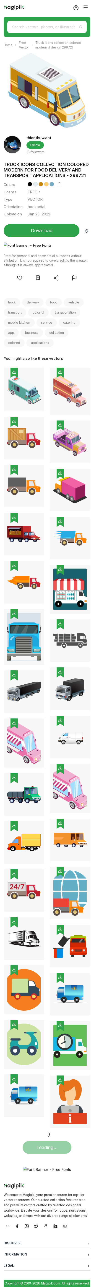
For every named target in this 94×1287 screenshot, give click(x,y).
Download (41, 230)
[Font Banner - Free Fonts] (47, 245)
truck (12, 302)
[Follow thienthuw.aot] (12, 144)
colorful (38, 312)
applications (40, 343)
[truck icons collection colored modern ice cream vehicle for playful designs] (70, 789)
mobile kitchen (19, 322)
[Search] (81, 27)
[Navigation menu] (85, 7)
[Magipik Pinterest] (46, 1225)
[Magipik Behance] (7, 1225)
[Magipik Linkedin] (55, 1225)
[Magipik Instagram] (27, 1225)
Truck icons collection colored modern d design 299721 (58, 45)
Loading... (47, 1147)
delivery (33, 302)
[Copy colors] (59, 184)
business (31, 333)
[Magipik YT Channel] (65, 1225)
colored (14, 343)
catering (69, 322)
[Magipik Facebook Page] (17, 1225)
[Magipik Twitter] (36, 1225)
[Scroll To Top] (84, 1278)
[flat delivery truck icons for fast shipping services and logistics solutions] (70, 538)
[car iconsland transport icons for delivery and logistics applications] (70, 688)
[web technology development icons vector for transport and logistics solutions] (24, 990)
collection (56, 333)
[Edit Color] (86, 230)
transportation (65, 312)
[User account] (74, 7)
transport (15, 312)
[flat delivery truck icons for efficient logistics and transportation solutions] (24, 438)
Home (8, 45)
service (46, 322)
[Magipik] (14, 7)
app (11, 333)
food (53, 302)
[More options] (38, 413)
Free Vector (24, 45)
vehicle (73, 302)
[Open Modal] (19, 277)
